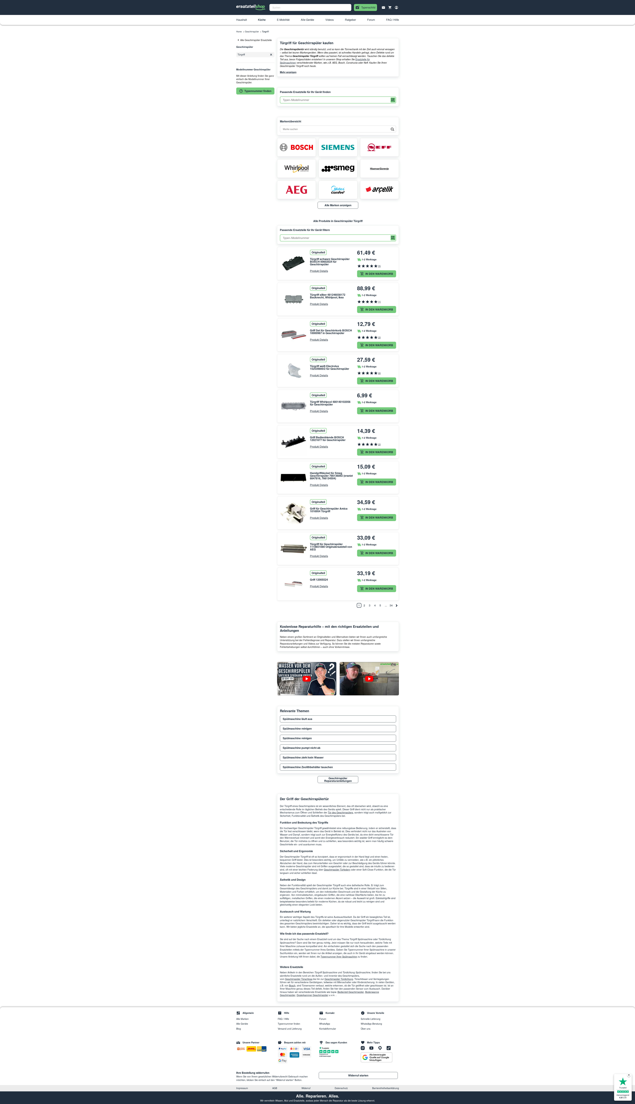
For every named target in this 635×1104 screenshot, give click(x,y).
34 (391, 605)
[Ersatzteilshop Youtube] (372, 1048)
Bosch (292, 985)
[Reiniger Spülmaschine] (369, 678)
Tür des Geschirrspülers (340, 812)
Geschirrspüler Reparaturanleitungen (338, 779)
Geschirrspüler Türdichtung (339, 979)
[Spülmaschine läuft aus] (306, 678)
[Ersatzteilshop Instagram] (364, 1048)
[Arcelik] (379, 189)
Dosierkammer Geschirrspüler (312, 995)
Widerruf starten (358, 1075)
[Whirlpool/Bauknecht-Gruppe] (296, 168)
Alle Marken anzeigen (338, 205)
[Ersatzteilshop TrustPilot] (325, 1047)
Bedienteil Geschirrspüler (351, 992)
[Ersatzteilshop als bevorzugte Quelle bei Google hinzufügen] (376, 1057)
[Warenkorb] (389, 7)
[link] (255, 40)
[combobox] (310, 7)
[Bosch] (296, 147)
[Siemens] (338, 147)
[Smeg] (338, 168)
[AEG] (296, 189)
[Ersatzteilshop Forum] (381, 1048)
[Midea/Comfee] (338, 189)
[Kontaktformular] (383, 7)
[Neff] (379, 147)
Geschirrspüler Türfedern (337, 869)
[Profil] (396, 7)
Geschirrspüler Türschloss (298, 979)
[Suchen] (393, 100)
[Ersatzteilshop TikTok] (389, 1048)
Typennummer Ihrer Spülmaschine (339, 956)
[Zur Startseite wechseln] (250, 7)
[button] (241, 20)
